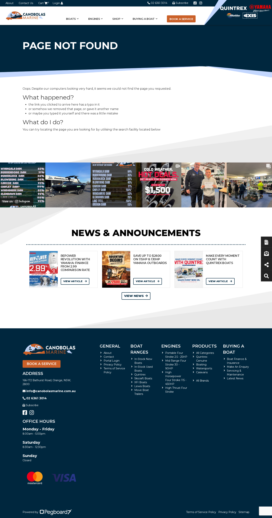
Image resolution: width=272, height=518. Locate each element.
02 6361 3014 (159, 3)
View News (134, 296)
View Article (73, 281)
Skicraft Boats (143, 378)
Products (204, 346)
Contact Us (26, 3)
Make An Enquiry (238, 366)
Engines (171, 346)
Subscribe (32, 405)
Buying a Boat (233, 349)
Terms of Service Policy (201, 512)
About (10, 3)
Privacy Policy (113, 364)
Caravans (202, 372)
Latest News (235, 378)
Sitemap (244, 512)
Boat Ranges (139, 349)
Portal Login (112, 360)
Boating (201, 364)
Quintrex (139, 374)
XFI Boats (140, 382)
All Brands (202, 380)
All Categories (205, 353)
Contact (109, 356)
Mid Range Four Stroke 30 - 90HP (175, 364)
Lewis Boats (142, 386)
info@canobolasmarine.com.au (51, 391)
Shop (116, 19)
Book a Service (181, 19)
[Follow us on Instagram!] (200, 3)
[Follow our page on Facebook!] (195, 3)
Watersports (204, 368)
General (110, 346)
